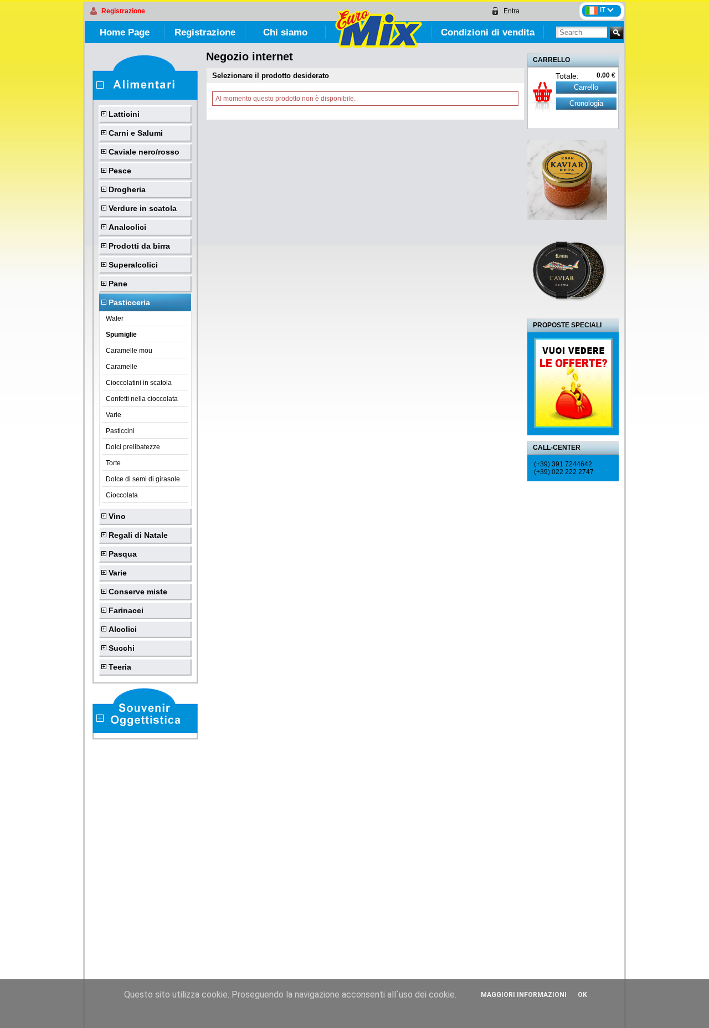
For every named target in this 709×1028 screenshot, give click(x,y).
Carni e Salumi (136, 132)
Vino (117, 516)
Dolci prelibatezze (133, 447)
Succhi (122, 648)
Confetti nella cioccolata (142, 399)
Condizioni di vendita (488, 32)
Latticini (124, 114)
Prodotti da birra (139, 245)
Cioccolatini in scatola (139, 383)
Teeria (120, 666)
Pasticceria (129, 302)
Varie (113, 415)
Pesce (120, 170)
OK (582, 995)
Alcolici (123, 629)
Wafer (115, 318)
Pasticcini (120, 431)
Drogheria (127, 189)
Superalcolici (133, 264)
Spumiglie (121, 334)
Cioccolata (122, 495)
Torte (113, 463)
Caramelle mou (129, 350)
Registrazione (123, 11)
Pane (118, 283)
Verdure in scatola (143, 208)
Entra (512, 11)
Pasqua (123, 553)
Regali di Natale (138, 535)
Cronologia (586, 103)
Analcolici (127, 227)
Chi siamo (285, 32)
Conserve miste (138, 591)
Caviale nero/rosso (144, 151)
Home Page (125, 32)
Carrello (586, 87)
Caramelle (121, 367)
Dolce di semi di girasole (143, 479)
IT (603, 10)
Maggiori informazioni (524, 995)
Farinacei (126, 610)
